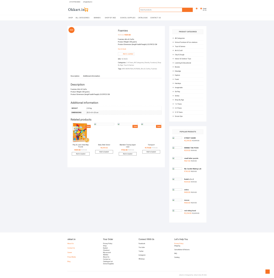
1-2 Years (178, 104)
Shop (70, 18)
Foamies (154, 69)
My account (107, 252)
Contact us (106, 259)
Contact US (155, 18)
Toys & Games (129, 65)
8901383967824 (127, 69)
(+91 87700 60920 (74, 2)
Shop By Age (110, 18)
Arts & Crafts (145, 69)
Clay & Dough (179, 55)
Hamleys (178, 83)
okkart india (197, 275)
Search (187, 10)
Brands (97, 18)
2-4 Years (129, 63)
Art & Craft (179, 50)
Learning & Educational (183, 63)
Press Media (71, 257)
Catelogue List (108, 261)
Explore (177, 75)
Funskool (153, 63)
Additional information (91, 76)
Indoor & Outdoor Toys (183, 59)
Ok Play (177, 92)
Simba (177, 96)
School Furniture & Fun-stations (186, 42)
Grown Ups (179, 116)
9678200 (137, 69)
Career (69, 252)
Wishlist (105, 255)
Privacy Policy (107, 243)
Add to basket (80, 154)
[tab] (75, 76)
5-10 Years (179, 112)
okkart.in (181, 275)
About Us (70, 243)
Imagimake (179, 88)
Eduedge (178, 71)
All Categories (83, 18)
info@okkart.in (87, 2)
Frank (177, 79)
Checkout (106, 250)
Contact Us (71, 248)
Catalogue (143, 18)
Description (75, 76)
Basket (105, 248)
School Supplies (127, 18)
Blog (68, 261)
